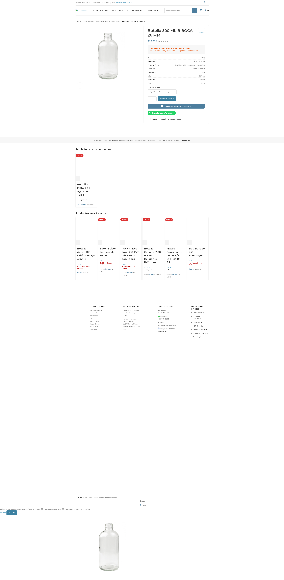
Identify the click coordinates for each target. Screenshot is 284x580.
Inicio (77, 21)
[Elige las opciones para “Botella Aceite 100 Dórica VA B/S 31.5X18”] (78, 242)
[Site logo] (81, 10)
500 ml (201, 32)
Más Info (3, 512)
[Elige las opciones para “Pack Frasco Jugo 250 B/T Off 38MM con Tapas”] (122, 242)
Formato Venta (153, 88)
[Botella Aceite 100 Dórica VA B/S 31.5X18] (86, 228)
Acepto (12, 513)
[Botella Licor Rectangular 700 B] (108, 228)
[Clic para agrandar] (80, 85)
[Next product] (207, 21)
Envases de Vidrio (88, 21)
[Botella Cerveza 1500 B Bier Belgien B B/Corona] (153, 228)
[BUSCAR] (194, 10)
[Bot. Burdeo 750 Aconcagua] (197, 228)
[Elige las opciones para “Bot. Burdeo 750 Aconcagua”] (189, 242)
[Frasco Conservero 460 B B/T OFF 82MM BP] (175, 228)
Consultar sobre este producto (177, 106)
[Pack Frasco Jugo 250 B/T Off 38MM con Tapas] (130, 228)
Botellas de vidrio (102, 21)
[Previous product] (202, 21)
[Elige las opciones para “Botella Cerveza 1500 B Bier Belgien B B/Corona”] (145, 242)
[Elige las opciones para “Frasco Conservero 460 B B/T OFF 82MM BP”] (167, 242)
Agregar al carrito (167, 98)
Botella (168, 140)
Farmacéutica (115, 21)
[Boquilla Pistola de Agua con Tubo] (86, 164)
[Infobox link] (125, 389)
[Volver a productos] (204, 21)
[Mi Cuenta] (208, 3)
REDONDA (175, 140)
